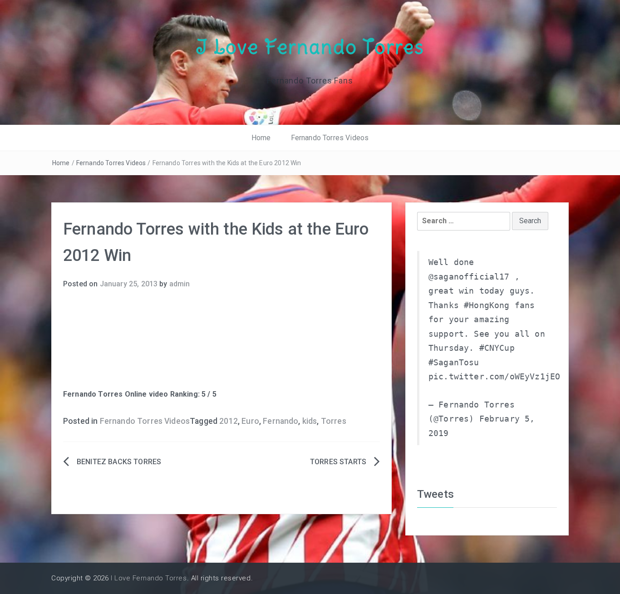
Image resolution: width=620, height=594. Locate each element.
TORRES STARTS (338, 461)
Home (261, 137)
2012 (228, 421)
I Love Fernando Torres (310, 47)
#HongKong (486, 305)
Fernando (280, 421)
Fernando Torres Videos (330, 137)
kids (309, 421)
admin (179, 284)
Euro (250, 421)
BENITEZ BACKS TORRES (119, 461)
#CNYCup (497, 348)
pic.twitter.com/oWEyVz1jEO (494, 376)
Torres (333, 421)
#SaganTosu (453, 362)
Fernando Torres (93, 394)
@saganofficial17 (469, 276)
